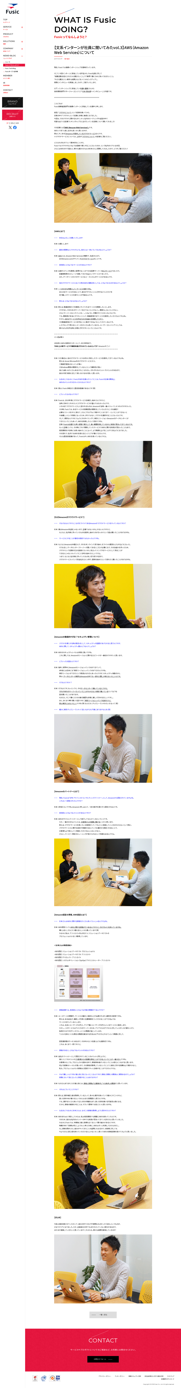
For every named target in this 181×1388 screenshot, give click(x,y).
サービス (7, 28)
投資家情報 (6, 84)
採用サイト (12, 114)
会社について (8, 49)
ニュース (7, 62)
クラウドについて (65, 112)
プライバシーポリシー (105, 1376)
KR (17, 123)
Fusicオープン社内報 (11, 71)
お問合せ (8, 91)
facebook (15, 127)
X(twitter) (10, 127)
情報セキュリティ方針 (135, 1376)
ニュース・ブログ (9, 57)
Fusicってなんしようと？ (12, 65)
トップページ (6, 20)
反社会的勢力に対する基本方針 (154, 1376)
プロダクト (8, 35)
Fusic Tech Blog (10, 68)
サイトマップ (170, 1376)
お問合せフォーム (100, 1359)
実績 (9, 42)
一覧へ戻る (103, 1315)
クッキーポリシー (120, 1376)
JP (7, 123)
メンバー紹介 (7, 77)
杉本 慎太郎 (86, 91)
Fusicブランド (12, 102)
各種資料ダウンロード (167, 1379)
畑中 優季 (84, 88)
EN (12, 123)
